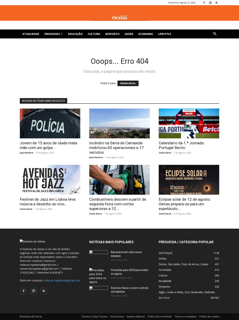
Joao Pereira (26, 152)
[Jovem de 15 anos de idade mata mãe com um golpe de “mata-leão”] (50, 123)
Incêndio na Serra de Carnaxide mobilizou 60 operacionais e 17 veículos (116, 148)
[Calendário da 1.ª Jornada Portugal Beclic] (189, 123)
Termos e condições (185, 316)
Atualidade (30, 34)
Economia (146, 34)
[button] (214, 34)
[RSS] (216, 2)
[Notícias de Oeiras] (119, 17)
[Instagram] (210, 2)
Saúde (129, 34)
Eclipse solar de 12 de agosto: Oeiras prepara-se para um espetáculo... (185, 204)
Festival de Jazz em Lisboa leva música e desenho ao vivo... (47, 201)
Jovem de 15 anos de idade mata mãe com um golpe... (48, 145)
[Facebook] (204, 2)
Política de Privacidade (160, 316)
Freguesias (52, 34)
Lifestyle (164, 34)
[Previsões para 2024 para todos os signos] (98, 276)
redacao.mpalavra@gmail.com (62, 280)
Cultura (94, 34)
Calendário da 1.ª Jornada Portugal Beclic (181, 145)
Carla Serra (165, 152)
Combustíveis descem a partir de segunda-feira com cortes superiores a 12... (117, 204)
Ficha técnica (117, 316)
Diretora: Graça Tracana (94, 316)
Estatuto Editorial (136, 316)
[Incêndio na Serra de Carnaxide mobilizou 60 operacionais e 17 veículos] (119, 123)
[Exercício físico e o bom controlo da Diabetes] (98, 292)
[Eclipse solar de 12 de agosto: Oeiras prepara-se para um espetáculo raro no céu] (189, 180)
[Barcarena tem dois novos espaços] (98, 256)
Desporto (112, 34)
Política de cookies (209, 316)
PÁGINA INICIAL (128, 83)
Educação (75, 34)
